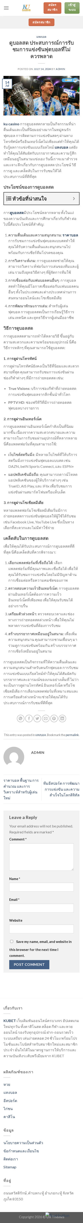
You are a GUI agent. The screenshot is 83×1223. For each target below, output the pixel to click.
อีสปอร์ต (10, 1100)
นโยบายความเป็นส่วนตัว (23, 1142)
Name (14, 879)
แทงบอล (41, 36)
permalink (72, 735)
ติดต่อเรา (10, 1159)
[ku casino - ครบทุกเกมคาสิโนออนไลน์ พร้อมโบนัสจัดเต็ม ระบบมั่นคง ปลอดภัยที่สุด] (26, 8)
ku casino (11, 124)
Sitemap (9, 1167)
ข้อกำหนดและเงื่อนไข (21, 1151)
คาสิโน (9, 1116)
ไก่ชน (8, 1108)
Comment (18, 839)
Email (14, 900)
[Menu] (6, 7)
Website (15, 920)
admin (60, 68)
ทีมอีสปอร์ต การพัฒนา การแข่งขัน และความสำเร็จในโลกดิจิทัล (61, 789)
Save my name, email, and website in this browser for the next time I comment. (40, 949)
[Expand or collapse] (74, 198)
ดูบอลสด (17, 212)
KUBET (9, 1020)
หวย (6, 1084)
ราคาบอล (70, 235)
